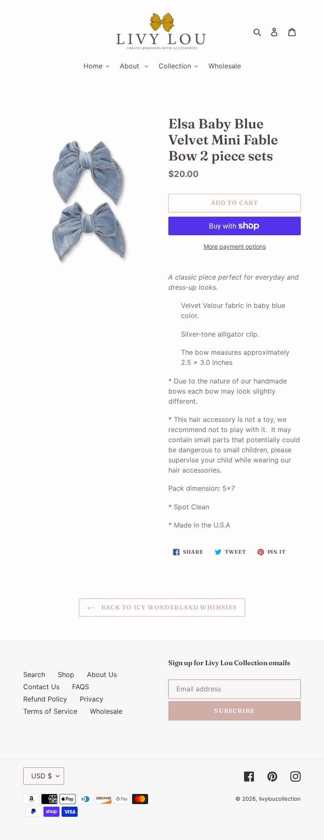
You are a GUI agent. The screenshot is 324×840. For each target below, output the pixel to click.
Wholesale (106, 711)
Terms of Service (50, 711)
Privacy (91, 699)
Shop (66, 674)
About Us (102, 674)
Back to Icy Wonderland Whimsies (169, 607)
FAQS (80, 686)
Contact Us (41, 686)
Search (34, 674)
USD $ (41, 776)
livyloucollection (280, 798)
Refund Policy (45, 699)
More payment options (235, 246)
